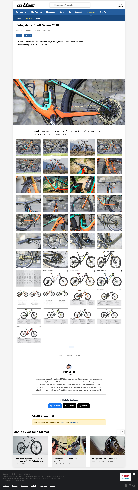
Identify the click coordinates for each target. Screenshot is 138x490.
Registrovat (74, 422)
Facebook (56, 405)
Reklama (6, 486)
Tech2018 (28, 35)
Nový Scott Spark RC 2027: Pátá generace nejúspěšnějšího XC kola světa (29, 460)
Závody (18, 18)
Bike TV (103, 12)
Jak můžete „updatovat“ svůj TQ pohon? (67, 460)
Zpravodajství (21, 12)
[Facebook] (126, 485)
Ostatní (38, 18)
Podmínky (15, 486)
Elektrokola (50, 12)
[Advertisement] (69, 63)
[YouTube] (133, 485)
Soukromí (24, 486)
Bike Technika (36, 12)
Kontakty (33, 486)
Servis (71, 464)
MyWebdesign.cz (19, 481)
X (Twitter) (70, 405)
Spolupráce (43, 486)
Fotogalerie (90, 12)
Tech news (34, 464)
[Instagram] (130, 485)
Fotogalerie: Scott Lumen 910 (104, 459)
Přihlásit (62, 422)
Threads (85, 405)
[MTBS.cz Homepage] (25, 5)
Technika (29, 18)
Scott (19, 35)
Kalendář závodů (75, 12)
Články (62, 12)
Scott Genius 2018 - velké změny (53, 134)
